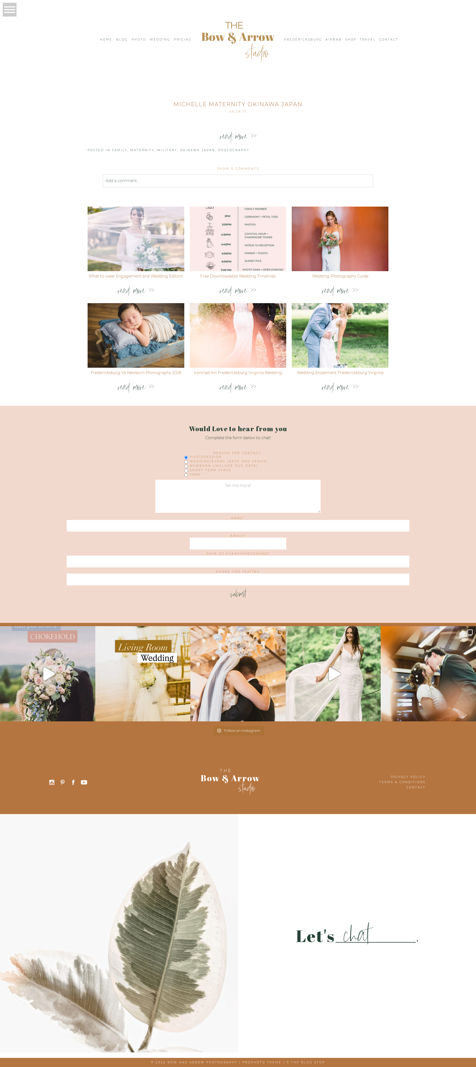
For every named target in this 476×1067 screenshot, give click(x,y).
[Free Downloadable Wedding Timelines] (238, 239)
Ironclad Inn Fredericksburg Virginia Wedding (238, 372)
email (237, 536)
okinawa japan (197, 150)
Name (237, 518)
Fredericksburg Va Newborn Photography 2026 (136, 372)
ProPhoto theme (262, 1062)
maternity (142, 150)
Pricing (183, 39)
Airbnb (334, 39)
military (167, 150)
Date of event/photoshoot (238, 554)
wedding (160, 39)
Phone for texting (238, 571)
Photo (139, 39)
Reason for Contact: (238, 453)
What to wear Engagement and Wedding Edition (136, 276)
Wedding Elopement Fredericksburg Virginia (340, 372)
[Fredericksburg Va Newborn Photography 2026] (136, 335)
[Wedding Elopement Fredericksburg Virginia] (340, 335)
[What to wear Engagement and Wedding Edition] (136, 239)
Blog (122, 39)
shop (350, 39)
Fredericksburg (303, 39)
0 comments (238, 168)
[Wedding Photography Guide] (340, 239)
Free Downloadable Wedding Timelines (238, 276)
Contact (388, 39)
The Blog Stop (308, 1062)
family (119, 150)
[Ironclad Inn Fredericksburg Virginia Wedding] (238, 335)
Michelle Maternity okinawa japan (238, 104)
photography (233, 150)
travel (368, 39)
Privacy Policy (408, 777)
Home (106, 39)
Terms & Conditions (402, 782)
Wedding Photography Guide (340, 276)
